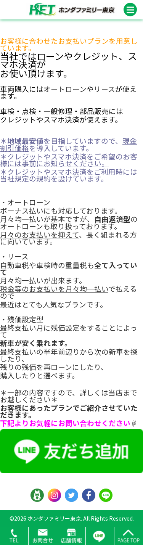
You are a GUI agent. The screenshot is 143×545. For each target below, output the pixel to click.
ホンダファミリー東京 (54, 518)
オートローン (65, 89)
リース (104, 89)
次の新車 (108, 351)
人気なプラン (64, 304)
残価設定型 (25, 319)
